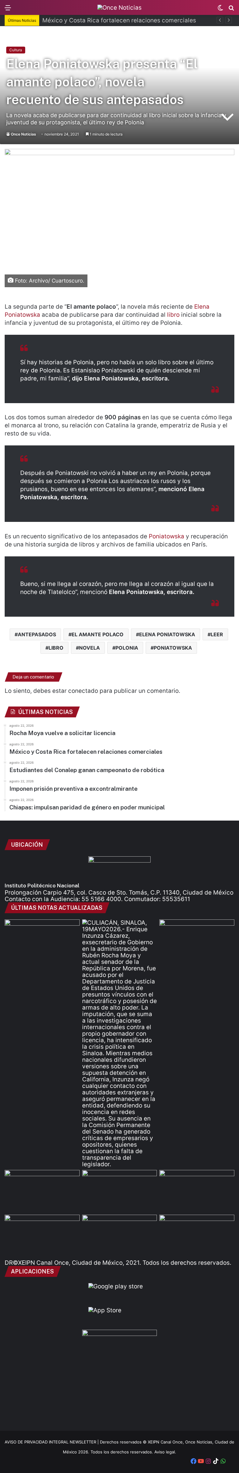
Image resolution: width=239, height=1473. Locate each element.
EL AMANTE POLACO (98, 634)
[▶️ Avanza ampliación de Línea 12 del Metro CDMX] (196, 1191)
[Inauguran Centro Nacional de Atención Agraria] (42, 1236)
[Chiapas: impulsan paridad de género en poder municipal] (196, 1236)
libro (173, 314)
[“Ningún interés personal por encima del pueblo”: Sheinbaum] (42, 940)
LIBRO (56, 648)
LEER (217, 634)
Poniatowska (166, 536)
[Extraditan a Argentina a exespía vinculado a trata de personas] (119, 1236)
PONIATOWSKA (173, 648)
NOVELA (89, 648)
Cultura (15, 50)
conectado (83, 690)
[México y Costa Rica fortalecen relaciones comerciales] (42, 1191)
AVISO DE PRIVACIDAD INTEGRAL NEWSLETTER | (52, 1441)
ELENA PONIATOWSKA (167, 634)
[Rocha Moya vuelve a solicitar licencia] (119, 1043)
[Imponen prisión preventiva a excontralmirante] (196, 940)
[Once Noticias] (119, 7)
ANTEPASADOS (37, 634)
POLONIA (126, 648)
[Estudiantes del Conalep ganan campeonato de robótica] (119, 1191)
